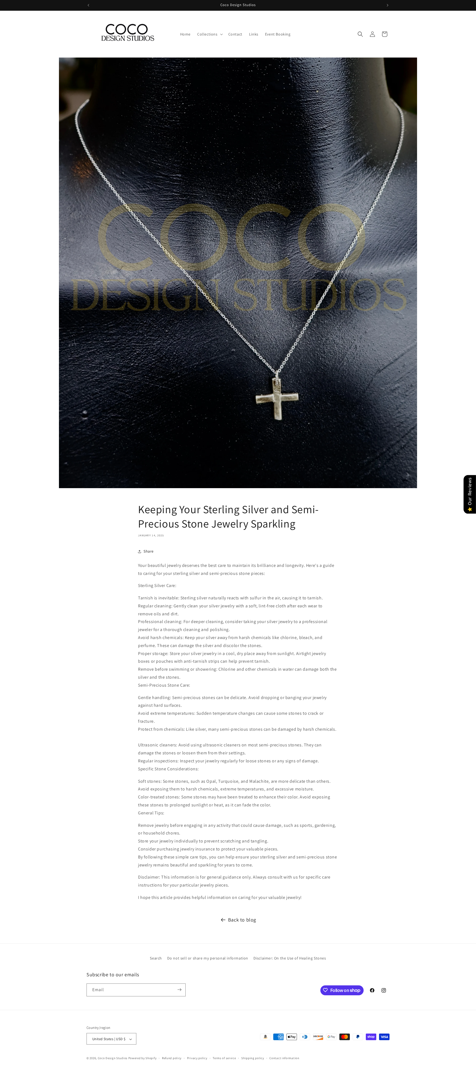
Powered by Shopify (142, 1058)
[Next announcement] (388, 5)
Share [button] (149, 551)
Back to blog (242, 920)
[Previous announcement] (88, 5)
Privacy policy (197, 1058)
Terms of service (224, 1058)
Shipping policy (252, 1058)
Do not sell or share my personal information (207, 958)
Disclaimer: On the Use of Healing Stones (289, 958)
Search (156, 958)
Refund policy (172, 1058)
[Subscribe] (179, 989)
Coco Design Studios (113, 1058)
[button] (209, 34)
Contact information (284, 1058)
